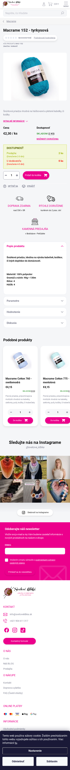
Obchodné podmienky (14, 729)
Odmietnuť (18, 761)
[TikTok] (22, 629)
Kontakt (7, 682)
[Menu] (66, 4)
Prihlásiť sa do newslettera (20, 572)
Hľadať (62, 13)
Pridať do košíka (33, 175)
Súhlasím (52, 761)
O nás (6, 658)
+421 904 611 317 (19, 621)
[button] (29, 412)
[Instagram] (14, 629)
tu (16, 742)
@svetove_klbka (35, 447)
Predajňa (7, 669)
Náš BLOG (8, 663)
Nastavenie (35, 750)
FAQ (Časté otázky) (13, 693)
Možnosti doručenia (47, 139)
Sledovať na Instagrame (38, 512)
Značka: (10, 46)
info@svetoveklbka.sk (21, 614)
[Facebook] (6, 629)
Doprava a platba (12, 688)
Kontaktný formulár (19, 641)
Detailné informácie (14, 121)
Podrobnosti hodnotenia (44, 38)
